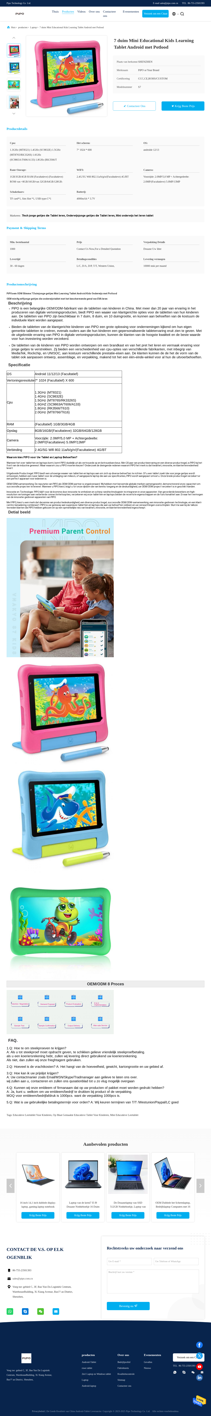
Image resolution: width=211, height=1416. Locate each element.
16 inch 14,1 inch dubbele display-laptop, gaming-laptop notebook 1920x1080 (38, 1206)
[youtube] (199, 1366)
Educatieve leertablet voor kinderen (32, 1115)
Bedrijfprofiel (124, 1362)
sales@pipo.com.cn (23, 1278)
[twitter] (199, 1356)
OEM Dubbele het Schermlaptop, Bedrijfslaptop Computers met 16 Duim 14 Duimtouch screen (172, 1206)
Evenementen (131, 11)
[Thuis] (20, 14)
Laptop (33, 27)
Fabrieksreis (123, 1368)
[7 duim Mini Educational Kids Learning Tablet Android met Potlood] (66, 76)
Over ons (94, 11)
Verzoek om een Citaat (155, 13)
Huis (13, 27)
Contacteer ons (109, 13)
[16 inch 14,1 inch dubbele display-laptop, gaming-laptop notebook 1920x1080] (38, 1174)
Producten (68, 11)
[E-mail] (60, 1314)
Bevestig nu (126, 1306)
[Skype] (29, 1314)
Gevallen (148, 1362)
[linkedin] (199, 1377)
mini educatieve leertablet (124, 1115)
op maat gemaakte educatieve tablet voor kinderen (81, 1115)
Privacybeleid (38, 1411)
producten (22, 27)
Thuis (55, 11)
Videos (81, 11)
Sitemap (121, 1380)
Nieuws (147, 1368)
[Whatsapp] (14, 1314)
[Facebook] (199, 1345)
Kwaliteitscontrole (126, 1374)
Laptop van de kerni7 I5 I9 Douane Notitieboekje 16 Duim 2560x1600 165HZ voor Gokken (83, 1206)
